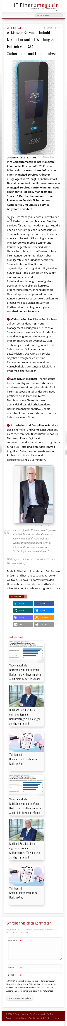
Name (15, 968)
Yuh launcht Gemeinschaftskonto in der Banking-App (23, 759)
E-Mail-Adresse (15, 977)
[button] (23, 603)
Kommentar (15, 940)
